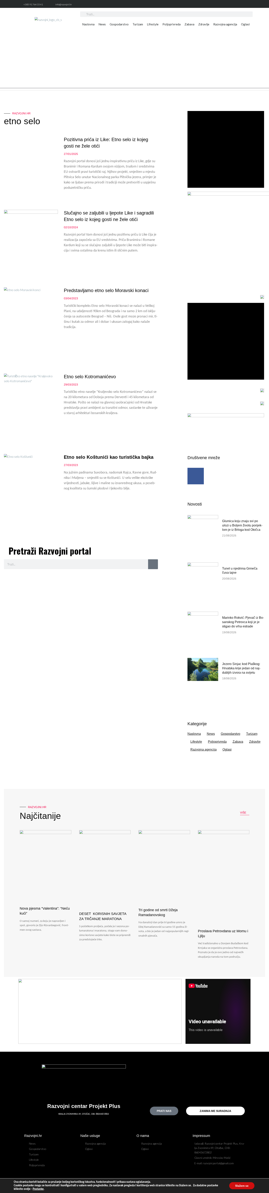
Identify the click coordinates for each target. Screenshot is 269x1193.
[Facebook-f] (239, 4)
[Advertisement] (134, 60)
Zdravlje (203, 24)
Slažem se (242, 1185)
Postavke (38, 1189)
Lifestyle (153, 24)
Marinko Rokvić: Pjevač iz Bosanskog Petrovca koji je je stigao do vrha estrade (243, 622)
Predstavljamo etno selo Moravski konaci (106, 290)
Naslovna (88, 24)
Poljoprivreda (171, 24)
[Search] (153, 564)
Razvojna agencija (225, 24)
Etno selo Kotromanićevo (90, 376)
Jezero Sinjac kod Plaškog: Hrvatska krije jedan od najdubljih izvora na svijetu (241, 668)
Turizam (138, 24)
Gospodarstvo (119, 24)
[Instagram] (248, 4)
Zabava (189, 24)
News (102, 24)
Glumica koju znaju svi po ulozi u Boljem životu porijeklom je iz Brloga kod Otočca (242, 525)
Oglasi (245, 24)
